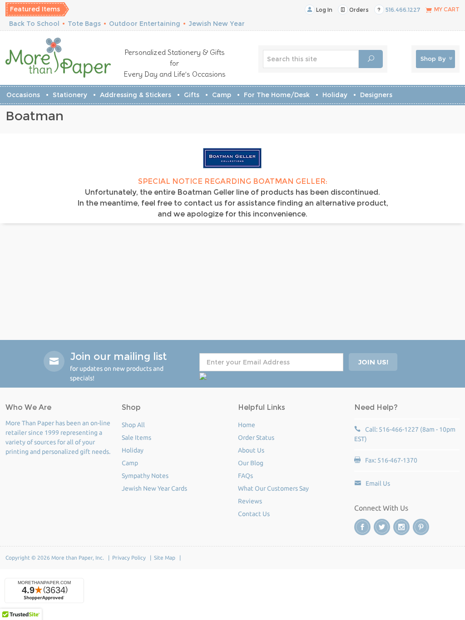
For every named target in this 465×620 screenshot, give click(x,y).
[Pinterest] (421, 527)
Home (246, 424)
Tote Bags (84, 24)
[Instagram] (401, 527)
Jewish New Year (216, 24)
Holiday (334, 95)
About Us (251, 450)
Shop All (133, 424)
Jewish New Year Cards (154, 488)
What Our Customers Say (273, 488)
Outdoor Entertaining (144, 24)
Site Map (164, 558)
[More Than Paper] (58, 58)
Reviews (250, 501)
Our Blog (250, 463)
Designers (376, 95)
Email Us (378, 483)
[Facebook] (362, 527)
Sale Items (136, 437)
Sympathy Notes (145, 475)
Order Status (256, 437)
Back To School (34, 24)
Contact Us (254, 513)
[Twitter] (382, 527)
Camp (221, 95)
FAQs (245, 475)
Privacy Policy (129, 558)
